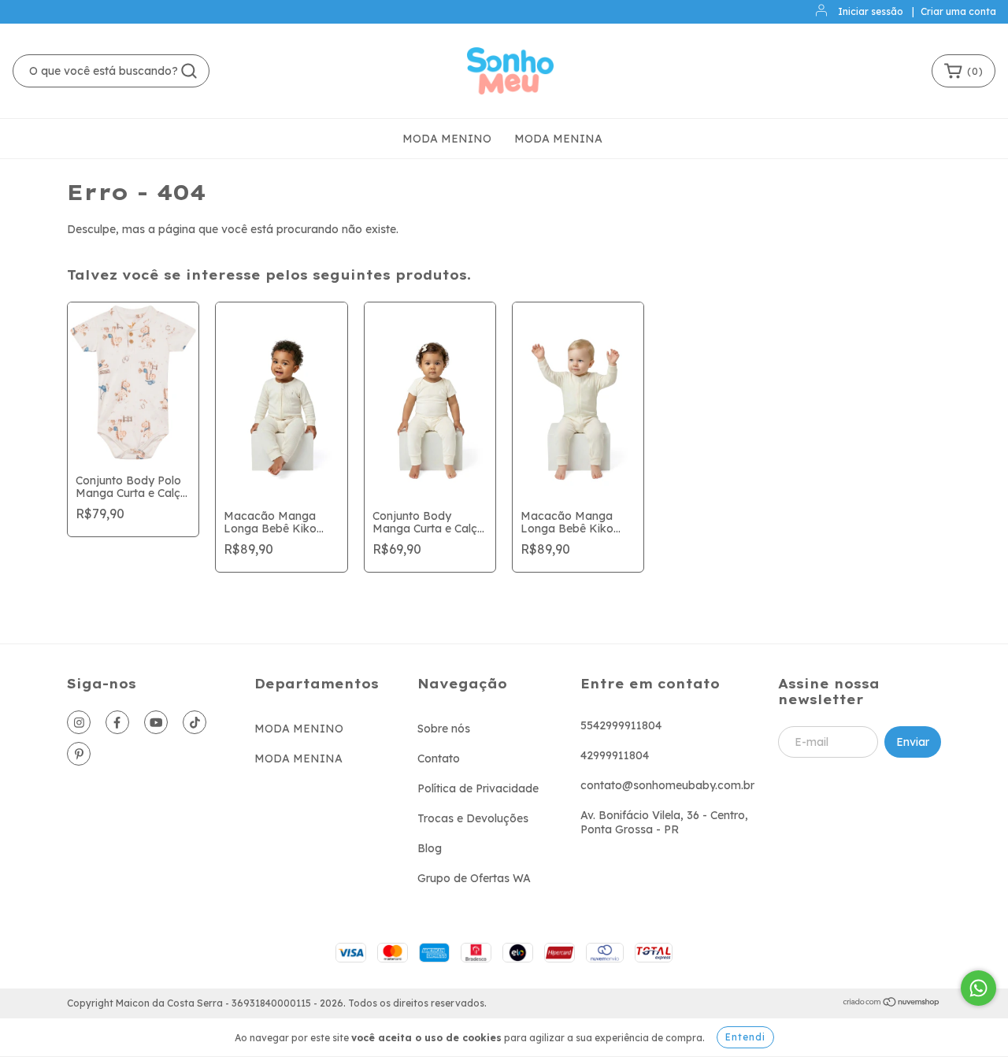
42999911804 (614, 755)
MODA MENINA (558, 139)
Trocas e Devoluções (472, 818)
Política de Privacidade (478, 788)
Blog (429, 848)
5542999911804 (621, 725)
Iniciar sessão (870, 11)
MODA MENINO (446, 139)
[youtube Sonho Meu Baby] (156, 722)
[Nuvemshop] (892, 1004)
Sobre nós (443, 728)
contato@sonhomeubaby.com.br (667, 785)
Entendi (745, 1037)
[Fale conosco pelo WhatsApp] (978, 988)
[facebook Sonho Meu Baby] (117, 722)
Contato (438, 758)
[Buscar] (189, 71)
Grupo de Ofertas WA (474, 878)
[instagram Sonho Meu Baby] (79, 722)
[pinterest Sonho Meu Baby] (79, 754)
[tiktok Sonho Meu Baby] (194, 722)
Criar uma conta (958, 11)
